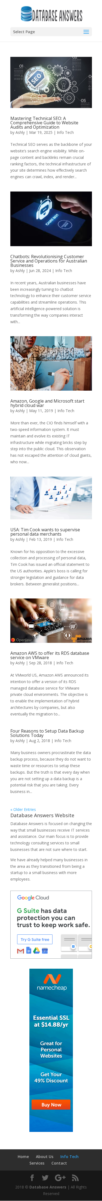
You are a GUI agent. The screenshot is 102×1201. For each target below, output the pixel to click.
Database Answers (47, 1187)
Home (23, 1156)
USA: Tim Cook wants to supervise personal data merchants (45, 532)
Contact (59, 1163)
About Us (44, 1156)
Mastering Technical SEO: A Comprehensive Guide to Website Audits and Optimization (44, 122)
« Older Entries (23, 809)
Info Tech (65, 132)
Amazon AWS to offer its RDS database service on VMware (49, 655)
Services (36, 1163)
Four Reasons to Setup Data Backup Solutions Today (47, 733)
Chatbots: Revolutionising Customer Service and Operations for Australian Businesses (48, 261)
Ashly (20, 132)
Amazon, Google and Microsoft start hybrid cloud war (47, 403)
